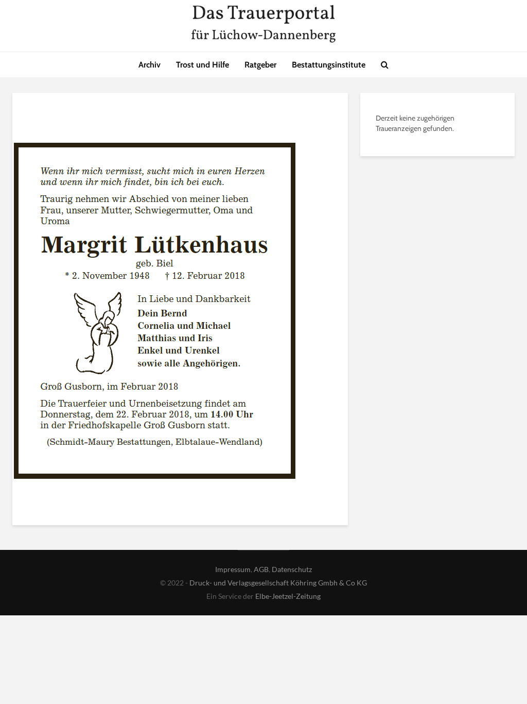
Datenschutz (292, 569)
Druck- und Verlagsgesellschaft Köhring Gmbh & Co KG (278, 582)
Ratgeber (260, 65)
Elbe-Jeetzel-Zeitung (288, 596)
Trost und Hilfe (202, 65)
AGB (261, 569)
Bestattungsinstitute (328, 65)
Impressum (233, 569)
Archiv (149, 65)
